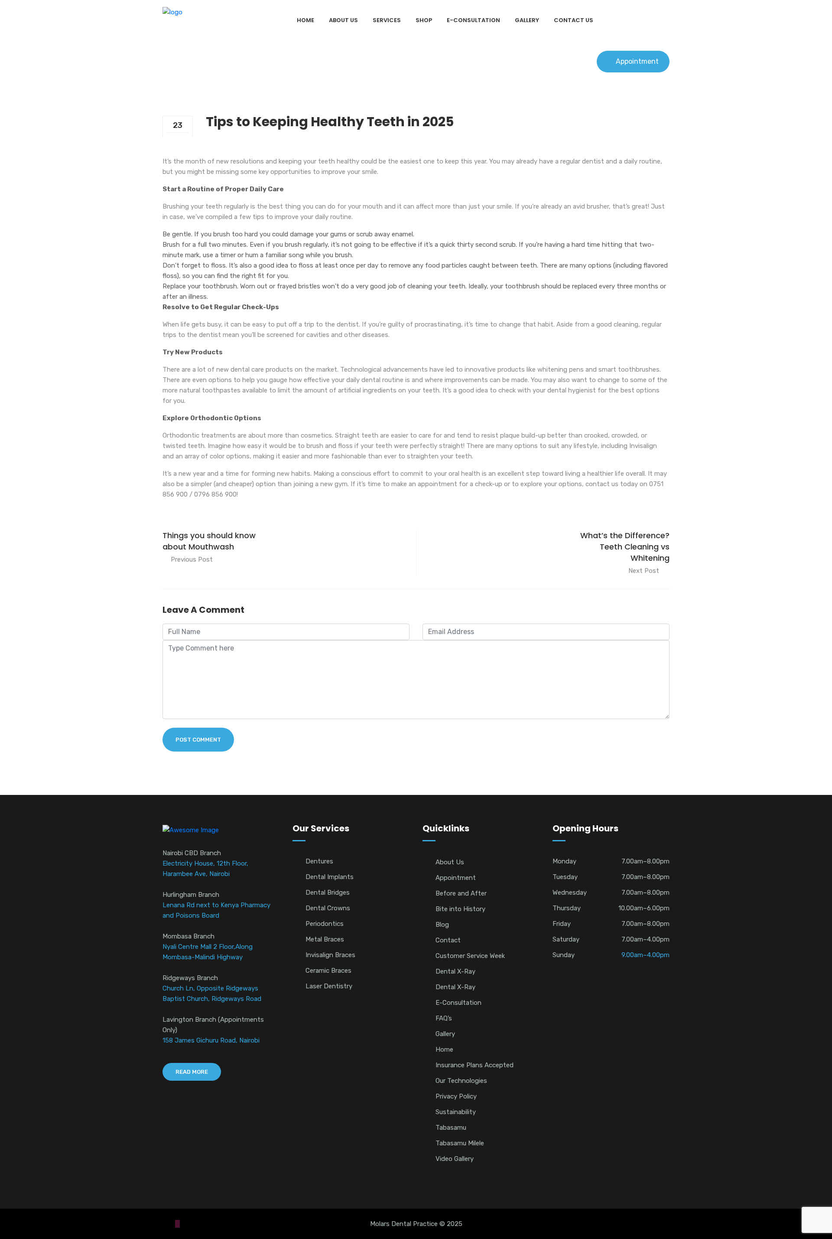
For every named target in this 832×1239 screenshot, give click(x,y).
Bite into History (460, 909)
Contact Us (573, 20)
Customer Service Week (470, 956)
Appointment (637, 61)
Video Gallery (455, 1159)
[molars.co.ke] (172, 12)
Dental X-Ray (455, 971)
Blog (442, 924)
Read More (192, 1072)
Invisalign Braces (330, 954)
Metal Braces (325, 939)
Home (305, 20)
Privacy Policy (456, 1096)
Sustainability (456, 1112)
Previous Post (192, 559)
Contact (448, 940)
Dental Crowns (328, 908)
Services (387, 20)
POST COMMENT (198, 739)
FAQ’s (444, 1018)
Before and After (461, 893)
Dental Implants (330, 876)
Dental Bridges (328, 892)
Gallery (527, 20)
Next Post (643, 571)
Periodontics (325, 923)
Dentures (319, 861)
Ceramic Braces (328, 970)
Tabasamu (451, 1127)
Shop (424, 20)
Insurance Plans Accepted (475, 1065)
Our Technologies (461, 1081)
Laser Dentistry (329, 986)
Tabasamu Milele (460, 1143)
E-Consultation (473, 20)
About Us (343, 20)
